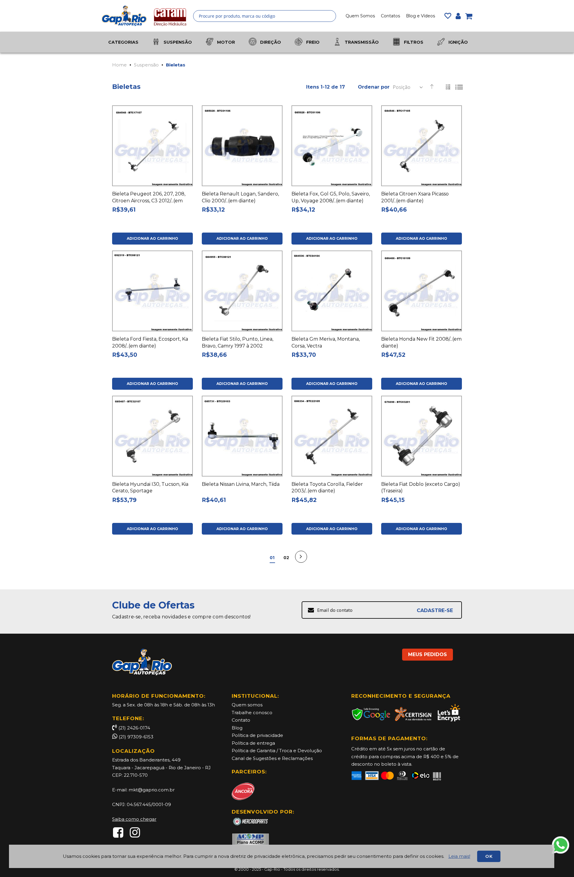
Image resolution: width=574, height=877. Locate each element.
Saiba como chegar (134, 819)
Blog (237, 728)
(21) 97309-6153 (136, 737)
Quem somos (247, 705)
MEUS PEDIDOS (427, 654)
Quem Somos (360, 16)
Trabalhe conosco (252, 712)
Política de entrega (253, 743)
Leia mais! (459, 856)
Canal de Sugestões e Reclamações (272, 758)
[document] (281, 856)
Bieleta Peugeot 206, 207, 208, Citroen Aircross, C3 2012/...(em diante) (148, 200)
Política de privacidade (257, 735)
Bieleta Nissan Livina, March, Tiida (241, 484)
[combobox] (264, 16)
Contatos (390, 16)
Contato (241, 720)
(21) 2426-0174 (134, 728)
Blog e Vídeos (420, 16)
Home (119, 65)
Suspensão (146, 65)
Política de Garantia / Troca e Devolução (277, 750)
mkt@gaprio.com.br (152, 790)
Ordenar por (374, 87)
